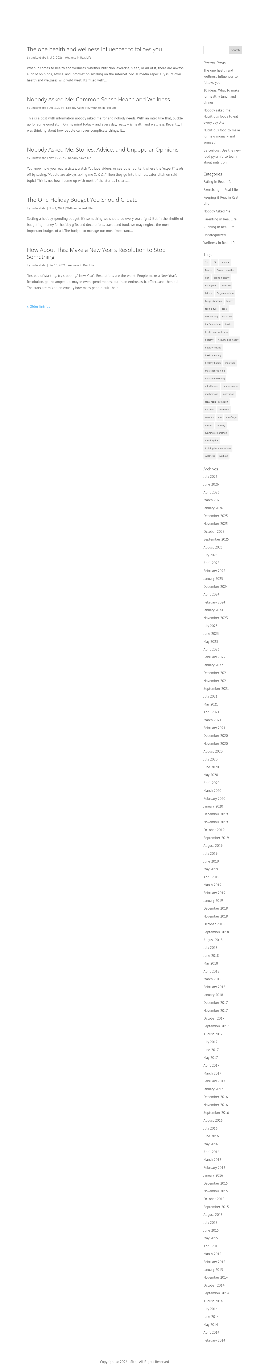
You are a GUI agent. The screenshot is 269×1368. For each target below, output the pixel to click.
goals (224, 308)
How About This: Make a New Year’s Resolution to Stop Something (96, 253)
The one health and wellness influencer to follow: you (94, 49)
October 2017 (213, 1018)
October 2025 (213, 531)
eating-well (211, 285)
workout (223, 455)
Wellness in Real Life (78, 57)
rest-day (209, 417)
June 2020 (211, 767)
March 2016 (212, 1159)
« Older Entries (38, 306)
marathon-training (215, 370)
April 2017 (211, 1065)
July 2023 (210, 625)
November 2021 (215, 680)
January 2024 (213, 610)
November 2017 (215, 1010)
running (221, 425)
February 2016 (214, 1167)
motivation (228, 393)
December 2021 (215, 672)
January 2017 (213, 1089)
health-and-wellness (216, 332)
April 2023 (211, 649)
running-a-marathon (216, 432)
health (228, 324)
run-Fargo (231, 417)
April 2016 (211, 1151)
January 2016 (213, 1175)
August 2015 (213, 1214)
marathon (230, 362)
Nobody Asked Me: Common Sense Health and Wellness (98, 99)
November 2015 (215, 1191)
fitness (229, 300)
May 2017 (210, 1057)
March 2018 (212, 979)
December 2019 (215, 814)
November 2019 (215, 822)
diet (207, 277)
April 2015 (211, 1246)
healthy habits (213, 362)
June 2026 (211, 484)
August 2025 (213, 547)
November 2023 (215, 617)
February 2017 (214, 1081)
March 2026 (212, 500)
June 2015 (211, 1230)
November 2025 (215, 523)
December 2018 (215, 908)
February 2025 (214, 570)
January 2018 (213, 994)
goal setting (211, 316)
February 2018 (214, 986)
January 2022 (213, 665)
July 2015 (210, 1222)
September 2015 (216, 1206)
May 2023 (210, 641)
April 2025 (211, 562)
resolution (224, 409)
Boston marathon (226, 270)
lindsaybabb (38, 57)
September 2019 (216, 837)
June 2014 (211, 1316)
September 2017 (216, 1026)
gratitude (227, 316)
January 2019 (213, 900)
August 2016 (213, 1120)
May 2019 (210, 869)
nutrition (209, 409)
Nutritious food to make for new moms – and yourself (221, 136)
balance (225, 262)
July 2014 (210, 1308)
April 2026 (211, 492)
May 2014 (210, 1324)
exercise (226, 285)
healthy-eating (213, 347)
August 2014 (213, 1301)
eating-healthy (221, 277)
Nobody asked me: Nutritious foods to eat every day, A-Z (220, 116)
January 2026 (213, 508)
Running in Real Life (219, 227)
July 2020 (210, 759)
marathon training (215, 378)
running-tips (211, 440)
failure (208, 293)
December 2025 (215, 515)
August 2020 (213, 751)
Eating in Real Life (217, 181)
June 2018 (211, 955)
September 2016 (216, 1112)
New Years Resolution (216, 401)
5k (206, 262)
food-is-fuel (211, 308)
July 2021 (210, 696)
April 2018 (211, 971)
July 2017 (210, 1041)
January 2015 (213, 1269)
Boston (208, 270)
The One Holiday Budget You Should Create (82, 199)
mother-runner (231, 386)
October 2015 (213, 1199)
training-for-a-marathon (218, 448)
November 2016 (215, 1104)
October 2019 (213, 829)
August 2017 (213, 1034)
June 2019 (211, 861)
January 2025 (213, 578)
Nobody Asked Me (77, 108)
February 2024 (214, 602)
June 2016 (211, 1136)
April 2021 (211, 712)
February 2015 (214, 1261)
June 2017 (211, 1049)
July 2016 (210, 1128)
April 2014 (211, 1332)
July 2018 (210, 947)
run (220, 417)
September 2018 (216, 932)
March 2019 (212, 884)
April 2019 (211, 877)
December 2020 (215, 735)
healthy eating (213, 355)
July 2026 (210, 476)
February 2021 (214, 727)
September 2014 (216, 1293)
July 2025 (210, 555)
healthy (209, 339)
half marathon (213, 324)
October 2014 (213, 1285)
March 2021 (212, 720)
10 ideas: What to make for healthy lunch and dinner (221, 96)
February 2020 (214, 798)
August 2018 (213, 939)
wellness (210, 455)
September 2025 (216, 539)
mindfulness (211, 386)
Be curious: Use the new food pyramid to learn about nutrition (222, 156)
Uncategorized (214, 235)
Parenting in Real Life (220, 219)
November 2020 (215, 743)
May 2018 (210, 963)
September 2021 (216, 688)
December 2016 (215, 1096)
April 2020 (211, 782)
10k (214, 262)
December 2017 (215, 1002)
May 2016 (210, 1144)
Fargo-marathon (225, 293)
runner (208, 425)
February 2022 (214, 657)
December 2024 (215, 586)
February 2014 (214, 1340)
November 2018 (215, 916)
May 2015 (210, 1238)
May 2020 (210, 774)
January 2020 (213, 806)
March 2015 (212, 1253)
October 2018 (213, 924)
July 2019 (210, 853)
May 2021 (210, 704)
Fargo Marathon (213, 300)
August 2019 (213, 845)
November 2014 (215, 1277)
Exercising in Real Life (220, 189)
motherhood (211, 393)
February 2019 (214, 892)
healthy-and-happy (228, 339)
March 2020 (212, 790)
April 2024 (211, 594)
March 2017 (212, 1073)
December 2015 (215, 1183)
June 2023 (211, 633)
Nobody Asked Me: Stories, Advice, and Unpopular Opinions (103, 149)
